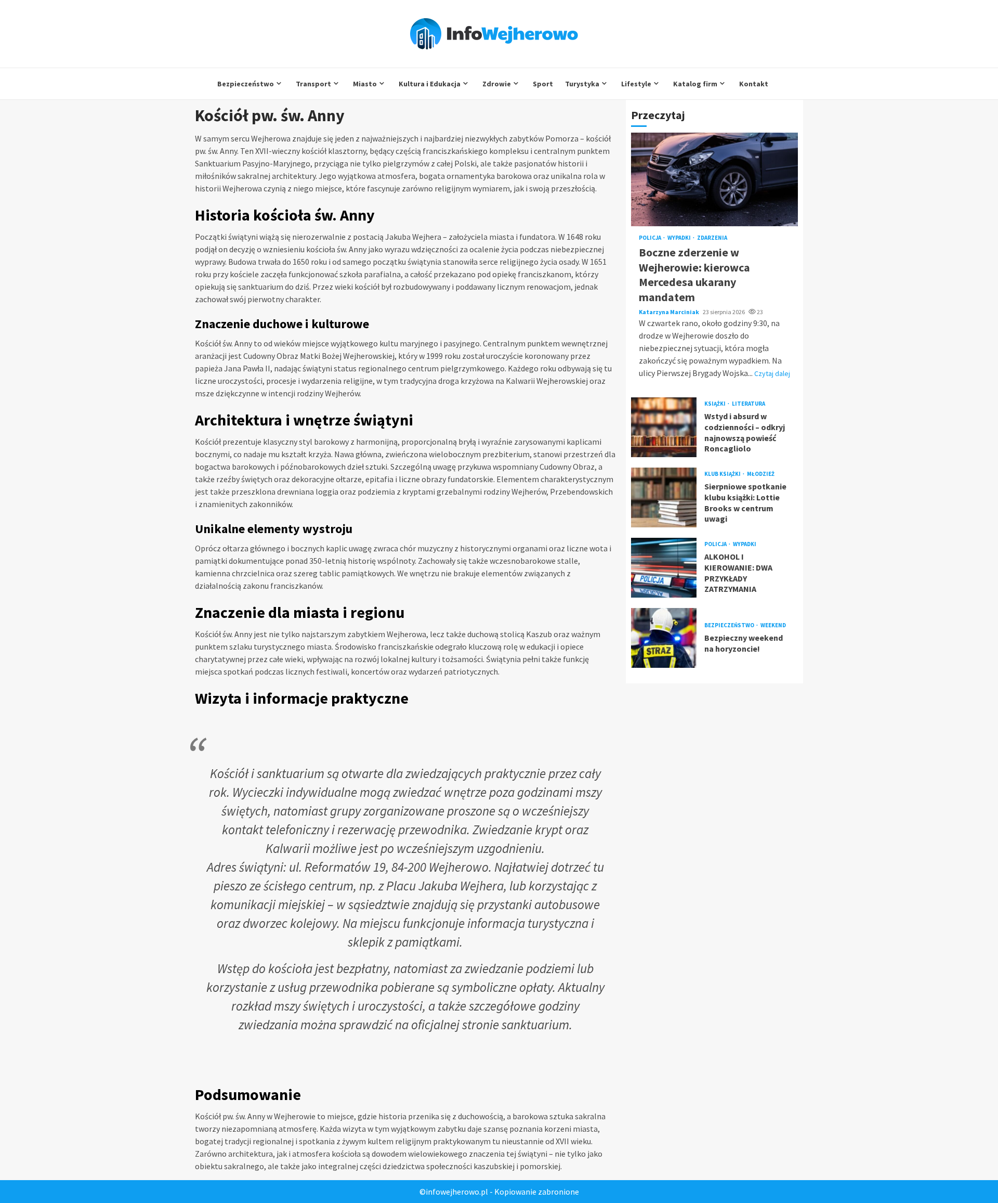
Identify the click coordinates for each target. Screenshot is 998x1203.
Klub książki (723, 474)
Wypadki (679, 238)
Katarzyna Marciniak (669, 312)
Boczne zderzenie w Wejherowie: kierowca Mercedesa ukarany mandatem (714, 180)
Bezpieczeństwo (245, 83)
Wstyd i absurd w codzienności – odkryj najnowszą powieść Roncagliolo (664, 427)
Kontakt (753, 83)
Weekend (773, 625)
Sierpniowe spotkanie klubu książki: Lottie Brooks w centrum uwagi (664, 497)
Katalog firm (695, 83)
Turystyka (582, 83)
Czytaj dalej (772, 373)
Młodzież (760, 474)
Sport (543, 83)
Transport (313, 83)
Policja (650, 238)
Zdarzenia (712, 238)
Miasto (365, 83)
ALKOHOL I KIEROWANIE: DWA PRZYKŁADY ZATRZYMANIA (664, 568)
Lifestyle (636, 83)
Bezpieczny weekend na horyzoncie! (664, 638)
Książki (715, 404)
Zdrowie (496, 83)
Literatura (748, 404)
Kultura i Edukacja (430, 83)
